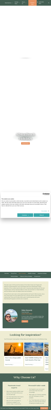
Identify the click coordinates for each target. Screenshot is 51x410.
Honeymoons (37, 276)
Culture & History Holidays (26, 276)
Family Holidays (14, 276)
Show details (44, 211)
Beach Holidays (27, 58)
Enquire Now (25, 143)
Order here (44, 408)
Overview (6, 273)
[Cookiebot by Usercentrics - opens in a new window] (43, 194)
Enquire (25, 321)
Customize (24, 215)
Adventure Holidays (42, 273)
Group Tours (14, 273)
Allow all (42, 215)
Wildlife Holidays (32, 273)
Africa (21, 58)
